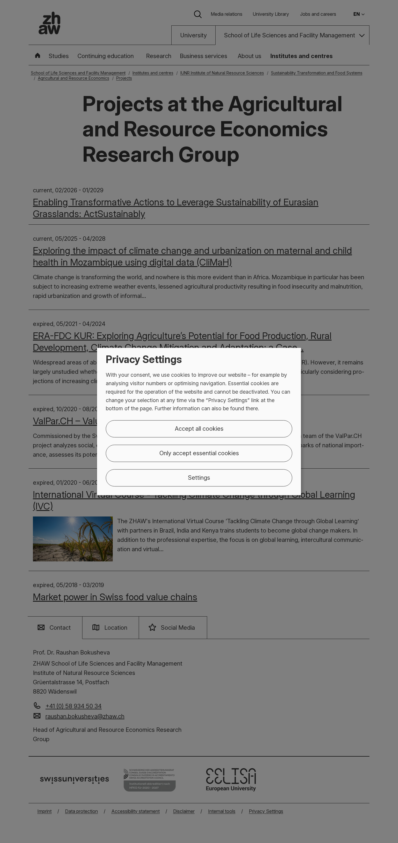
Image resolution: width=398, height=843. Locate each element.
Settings (199, 477)
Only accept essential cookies (199, 453)
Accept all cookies (199, 428)
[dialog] (199, 421)
